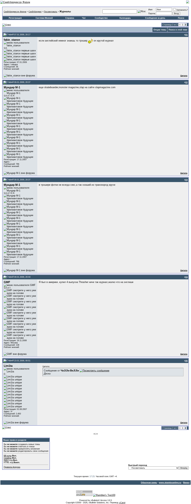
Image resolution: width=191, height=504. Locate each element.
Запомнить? (182, 10)
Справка (69, 18)
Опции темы (160, 30)
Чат (84, 18)
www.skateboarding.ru (170, 482)
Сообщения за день (155, 18)
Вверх (186, 482)
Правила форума (12, 467)
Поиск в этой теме (178, 30)
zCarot (122, 502)
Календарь (125, 18)
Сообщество (101, 18)
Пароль (151, 13)
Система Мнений (44, 18)
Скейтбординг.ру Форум (15, 11)
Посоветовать (50, 11)
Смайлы (8, 458)
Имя (150, 9)
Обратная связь (149, 482)
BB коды (8, 456)
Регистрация (15, 18)
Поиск (181, 18)
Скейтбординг (35, 11)
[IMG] (6, 460)
